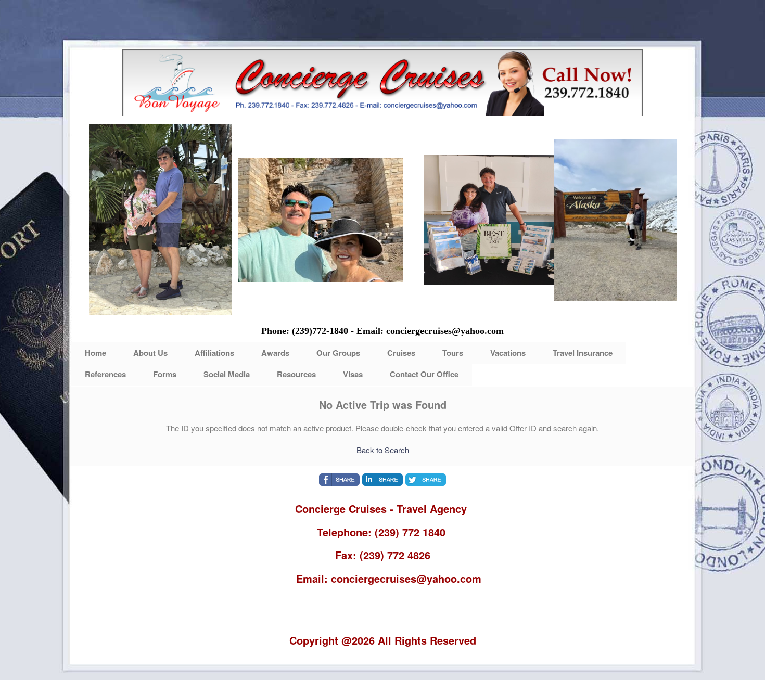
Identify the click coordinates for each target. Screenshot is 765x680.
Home (95, 352)
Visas (353, 374)
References (105, 374)
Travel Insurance (583, 352)
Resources (296, 374)
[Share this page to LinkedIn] (382, 479)
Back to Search (382, 449)
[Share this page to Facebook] (339, 479)
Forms (164, 374)
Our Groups (338, 352)
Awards (275, 352)
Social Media (226, 374)
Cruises (401, 352)
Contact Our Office (424, 374)
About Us (150, 352)
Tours (452, 352)
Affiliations (214, 352)
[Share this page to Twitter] (425, 479)
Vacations (508, 352)
